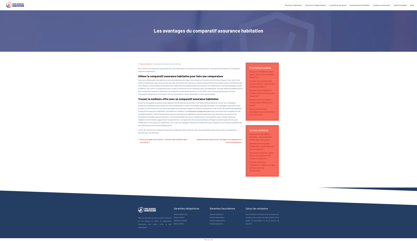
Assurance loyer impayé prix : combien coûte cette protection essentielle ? (262, 93)
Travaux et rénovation (381, 5)
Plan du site (208, 240)
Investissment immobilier (360, 5)
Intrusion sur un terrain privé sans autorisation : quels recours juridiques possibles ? (262, 84)
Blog (412, 5)
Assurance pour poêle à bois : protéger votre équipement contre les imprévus (219, 140)
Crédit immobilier (400, 5)
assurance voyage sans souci (199, 111)
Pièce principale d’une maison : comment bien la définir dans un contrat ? (163, 140)
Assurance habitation (293, 5)
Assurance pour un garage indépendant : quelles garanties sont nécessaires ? (261, 146)
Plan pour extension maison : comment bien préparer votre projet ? (261, 102)
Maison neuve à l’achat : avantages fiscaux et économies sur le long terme (262, 112)
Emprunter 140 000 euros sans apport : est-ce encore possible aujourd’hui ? (261, 74)
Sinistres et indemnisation (315, 5)
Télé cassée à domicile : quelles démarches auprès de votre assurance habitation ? (261, 155)
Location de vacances (337, 5)
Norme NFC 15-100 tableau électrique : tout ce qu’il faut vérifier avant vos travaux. (260, 137)
